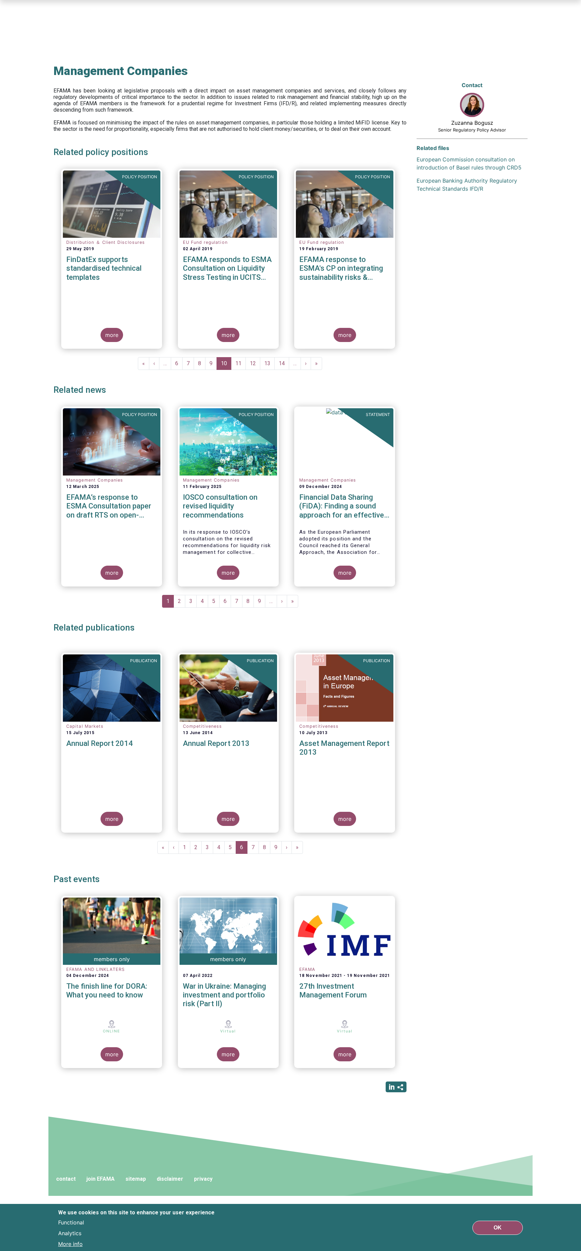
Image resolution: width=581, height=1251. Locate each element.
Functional (71, 1222)
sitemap (135, 1179)
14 (284, 363)
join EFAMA (100, 1179)
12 (255, 363)
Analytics (69, 1232)
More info (70, 1243)
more (111, 335)
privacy (203, 1179)
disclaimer (170, 1179)
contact (66, 1179)
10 (226, 365)
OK (498, 1227)
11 (240, 363)
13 (269, 363)
